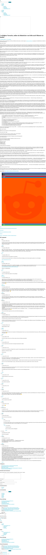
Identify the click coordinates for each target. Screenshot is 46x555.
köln (9, 228)
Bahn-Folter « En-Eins (5, 467)
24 (0, 518)
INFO (3, 5)
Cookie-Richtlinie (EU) (7, 8)
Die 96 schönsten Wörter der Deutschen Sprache (11, 507)
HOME (3, 3)
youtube (3, 494)
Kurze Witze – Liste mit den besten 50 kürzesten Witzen (11, 508)
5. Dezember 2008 (2, 39)
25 (1, 518)
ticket (16, 228)
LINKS (3, 4)
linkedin (3, 496)
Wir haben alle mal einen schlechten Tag (7, 500)
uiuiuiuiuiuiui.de (4, 552)
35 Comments (9, 39)
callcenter (5, 228)
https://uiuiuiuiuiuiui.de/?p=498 (6, 259)
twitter (3, 495)
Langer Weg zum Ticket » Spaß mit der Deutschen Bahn (10, 465)
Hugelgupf (3, 285)
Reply (3, 245)
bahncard (2, 228)
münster (11, 228)
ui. (6, 39)
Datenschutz (5, 7)
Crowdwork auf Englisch (5, 503)
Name (1, 480)
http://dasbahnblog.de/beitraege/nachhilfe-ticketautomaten (10, 266)
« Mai (1, 520)
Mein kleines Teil (4, 502)
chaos (7, 228)
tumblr (3, 497)
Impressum (5, 13)
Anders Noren (5, 553)
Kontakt (5, 6)
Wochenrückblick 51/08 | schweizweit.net (8, 466)
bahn (0, 228)
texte (0, 226)
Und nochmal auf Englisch (5, 501)
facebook (3, 493)
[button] (3, 174)
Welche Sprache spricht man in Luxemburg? (8, 504)
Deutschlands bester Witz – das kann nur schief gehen (11, 509)
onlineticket (13, 228)
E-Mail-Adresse (2, 482)
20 (3, 517)
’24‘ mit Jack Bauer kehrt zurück (8, 548)
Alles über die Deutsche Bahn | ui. (7, 468)
